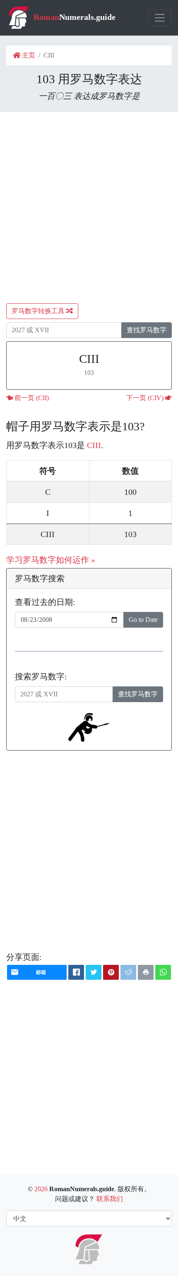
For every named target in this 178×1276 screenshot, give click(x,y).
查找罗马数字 (146, 329)
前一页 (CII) (31, 397)
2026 (41, 1188)
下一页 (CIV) (145, 397)
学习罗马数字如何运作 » (50, 559)
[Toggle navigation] (159, 18)
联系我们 (109, 1198)
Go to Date (143, 619)
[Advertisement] (89, 208)
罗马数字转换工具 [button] (39, 310)
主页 (27, 55)
